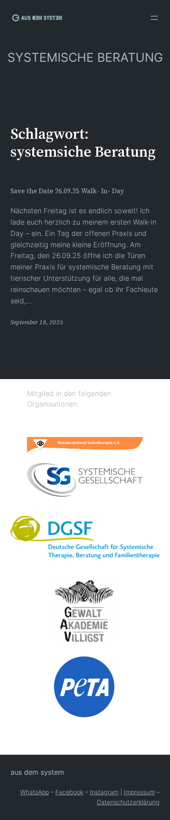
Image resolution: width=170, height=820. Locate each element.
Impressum (139, 792)
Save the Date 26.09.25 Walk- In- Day (67, 191)
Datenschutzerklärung (128, 802)
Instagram (104, 792)
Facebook (69, 792)
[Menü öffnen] (154, 18)
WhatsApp (34, 792)
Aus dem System (37, 772)
